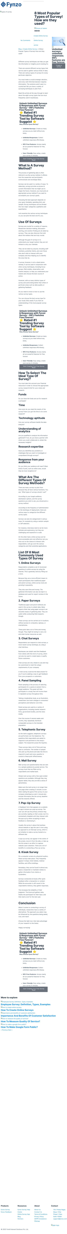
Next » (10, 1030)
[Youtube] (56, 1230)
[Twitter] (46, 1230)
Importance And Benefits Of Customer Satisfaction (28, 1015)
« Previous (4, 1030)
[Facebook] (41, 1230)
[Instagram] (51, 1230)
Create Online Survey (41, 36)
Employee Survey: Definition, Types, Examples (25, 1004)
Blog (19, 49)
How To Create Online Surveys (17, 1010)
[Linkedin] (36, 1230)
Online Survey (38, 40)
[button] (33, 1)
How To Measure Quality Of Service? (20, 1021)
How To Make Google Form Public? (19, 1027)
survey (36, 45)
